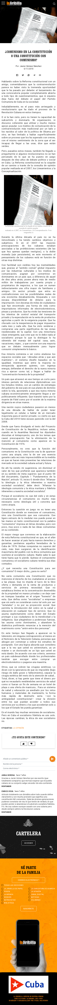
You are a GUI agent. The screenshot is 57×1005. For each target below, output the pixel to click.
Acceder (28, 843)
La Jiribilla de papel (13, 889)
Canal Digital (37, 894)
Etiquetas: (7, 728)
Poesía (7, 891)
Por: (18, 66)
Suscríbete (28, 909)
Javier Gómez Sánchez (30, 66)
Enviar (52, 759)
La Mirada (8, 894)
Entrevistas (10, 900)
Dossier (7, 897)
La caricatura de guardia (43, 889)
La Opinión (18, 728)
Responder (6, 786)
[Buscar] (54, 4)
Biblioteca (9, 903)
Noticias (35, 897)
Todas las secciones (14, 885)
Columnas (35, 900)
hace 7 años (21, 775)
